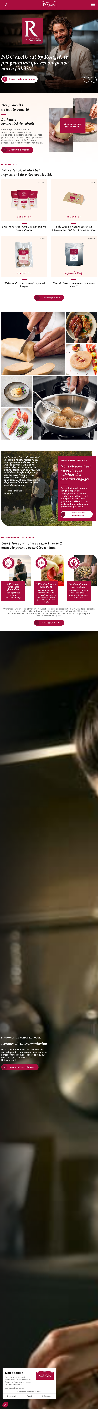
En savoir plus (16, 79)
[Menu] (93, 4)
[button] (94, 80)
